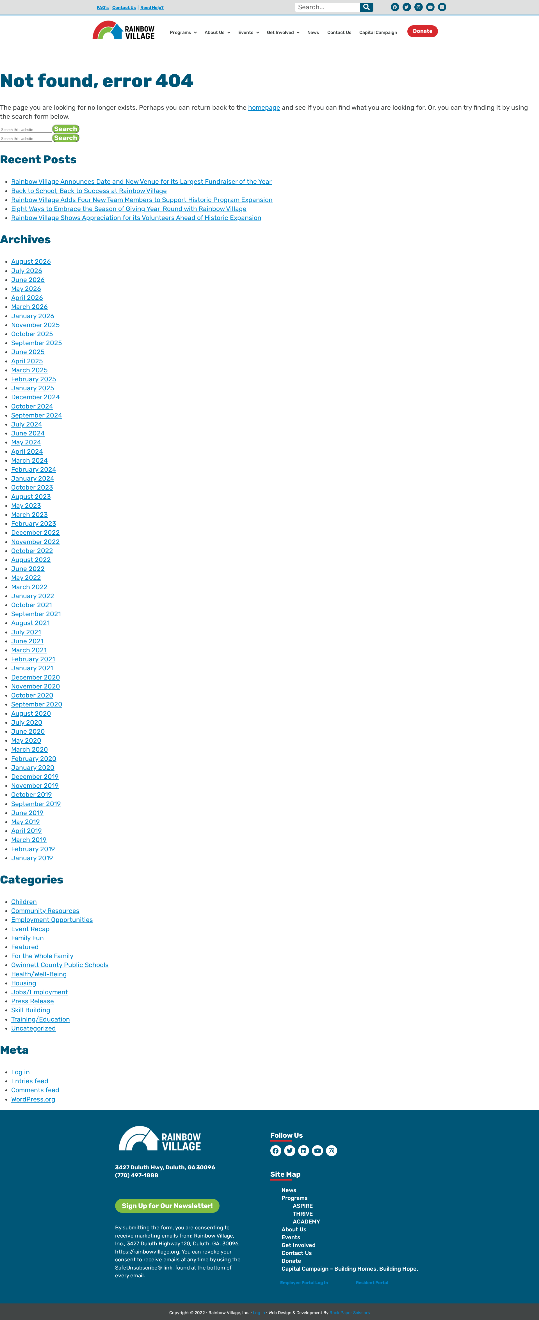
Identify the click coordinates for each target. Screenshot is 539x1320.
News (313, 32)
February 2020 (33, 759)
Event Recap (30, 929)
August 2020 (31, 713)
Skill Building (30, 1010)
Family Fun (27, 938)
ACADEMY (306, 1221)
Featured (25, 947)
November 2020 (35, 686)
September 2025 (36, 343)
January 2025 (32, 388)
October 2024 (32, 406)
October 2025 (32, 334)
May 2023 (26, 505)
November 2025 (35, 325)
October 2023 (32, 487)
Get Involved (280, 32)
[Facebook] (395, 7)
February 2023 (33, 523)
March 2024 (29, 460)
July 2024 (26, 424)
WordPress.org (33, 1099)
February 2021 (33, 659)
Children (24, 902)
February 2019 (33, 849)
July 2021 (26, 632)
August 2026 (31, 261)
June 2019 (27, 813)
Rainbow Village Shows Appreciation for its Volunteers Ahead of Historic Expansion (136, 218)
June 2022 (28, 569)
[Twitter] (407, 7)
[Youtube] (430, 7)
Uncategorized (33, 1028)
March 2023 (29, 514)
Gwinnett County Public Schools (60, 965)
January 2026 (32, 316)
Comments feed (35, 1090)
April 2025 (27, 361)
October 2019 (31, 794)
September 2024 (36, 415)
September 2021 (36, 614)
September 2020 (36, 704)
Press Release (32, 1001)
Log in (20, 1072)
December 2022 (35, 532)
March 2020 (29, 749)
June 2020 (28, 731)
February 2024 (33, 469)
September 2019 (36, 804)
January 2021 (32, 668)
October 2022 (32, 551)
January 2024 (32, 478)
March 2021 (29, 650)
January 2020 (32, 768)
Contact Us (124, 7)
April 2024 (27, 451)
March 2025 (29, 370)
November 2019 (35, 785)
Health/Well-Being (39, 974)
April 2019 (26, 831)
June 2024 (28, 433)
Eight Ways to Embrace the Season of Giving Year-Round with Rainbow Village (128, 209)
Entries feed (29, 1081)
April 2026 (27, 298)
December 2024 (35, 397)
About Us (215, 32)
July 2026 (26, 271)
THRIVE (303, 1213)
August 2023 (31, 497)
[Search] (366, 7)
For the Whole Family (42, 956)
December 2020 (35, 677)
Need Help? (152, 7)
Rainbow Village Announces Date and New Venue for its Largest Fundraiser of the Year (141, 181)
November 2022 (35, 542)
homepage (264, 107)
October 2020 (32, 695)
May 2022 (26, 578)
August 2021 (30, 623)
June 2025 (28, 352)
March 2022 (29, 587)
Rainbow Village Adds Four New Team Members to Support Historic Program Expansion (142, 200)
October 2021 (31, 605)
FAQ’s (103, 7)
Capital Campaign (378, 32)
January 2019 (32, 858)
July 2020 (26, 722)
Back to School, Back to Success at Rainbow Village (89, 191)
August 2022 (31, 560)
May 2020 (26, 740)
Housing (23, 983)
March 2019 (29, 840)
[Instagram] (418, 7)
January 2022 (32, 596)
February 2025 (33, 379)
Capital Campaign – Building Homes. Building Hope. (350, 1268)
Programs (180, 32)
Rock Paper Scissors (350, 1312)
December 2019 (35, 776)
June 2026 (28, 280)
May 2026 (26, 289)
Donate (291, 1260)
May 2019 (25, 822)
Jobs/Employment (39, 992)
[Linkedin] (442, 7)
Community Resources (45, 911)
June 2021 (27, 641)
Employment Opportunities (52, 920)
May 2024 (26, 442)
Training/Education (40, 1019)
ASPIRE (303, 1205)
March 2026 (29, 307)
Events (245, 32)
